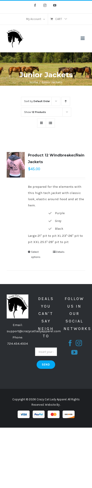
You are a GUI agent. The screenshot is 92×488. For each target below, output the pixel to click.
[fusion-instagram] (79, 343)
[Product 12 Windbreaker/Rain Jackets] (16, 165)
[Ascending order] (65, 101)
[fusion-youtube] (74, 352)
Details (60, 251)
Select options (35, 254)
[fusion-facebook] (70, 343)
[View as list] (50, 123)
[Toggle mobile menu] (83, 38)
